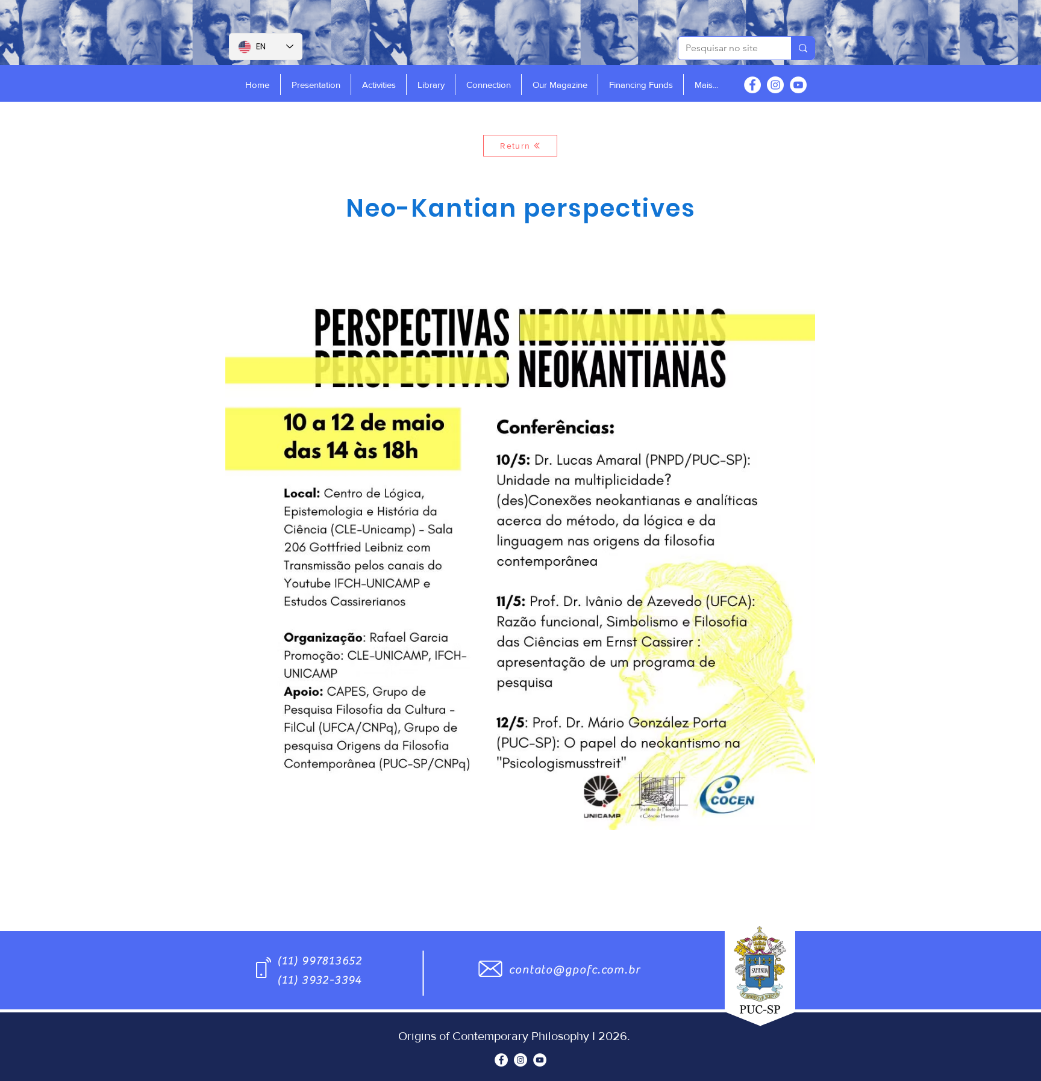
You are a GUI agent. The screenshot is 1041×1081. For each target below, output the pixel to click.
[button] (315, 84)
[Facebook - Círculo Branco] (752, 84)
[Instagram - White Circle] (775, 84)
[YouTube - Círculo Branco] (798, 84)
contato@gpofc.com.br (574, 969)
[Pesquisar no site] (802, 48)
